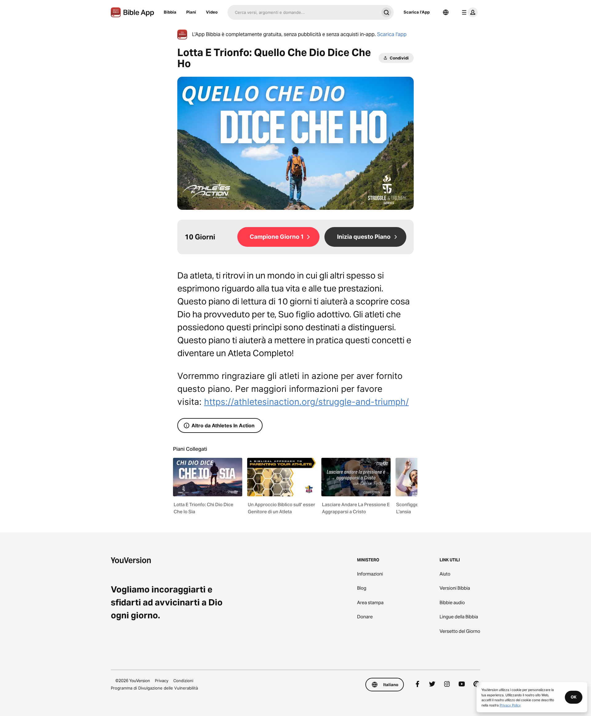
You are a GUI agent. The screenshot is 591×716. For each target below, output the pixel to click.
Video (212, 12)
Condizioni (183, 680)
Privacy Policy (510, 704)
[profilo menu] (468, 12)
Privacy (161, 680)
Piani (191, 12)
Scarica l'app (392, 34)
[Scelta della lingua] (446, 12)
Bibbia (170, 12)
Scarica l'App (417, 12)
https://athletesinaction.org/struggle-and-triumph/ (306, 402)
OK (574, 696)
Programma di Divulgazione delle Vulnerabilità (154, 687)
